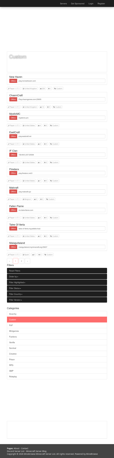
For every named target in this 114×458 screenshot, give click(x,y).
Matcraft (13, 187)
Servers (63, 3)
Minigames (14, 331)
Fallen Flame (16, 206)
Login (91, 3)
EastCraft (14, 132)
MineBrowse (92, 454)
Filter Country (15, 294)
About (16, 448)
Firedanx (14, 169)
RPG (11, 365)
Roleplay (13, 376)
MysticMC (14, 113)
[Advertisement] (57, 29)
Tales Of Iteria (17, 224)
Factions (13, 336)
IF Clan (13, 150)
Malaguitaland (17, 243)
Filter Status (14, 288)
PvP (11, 325)
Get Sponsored (77, 3)
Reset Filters (14, 270)
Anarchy (12, 313)
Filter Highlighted (16, 282)
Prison (12, 359)
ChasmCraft (16, 95)
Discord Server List (15, 451)
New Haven (15, 76)
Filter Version (15, 299)
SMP (11, 370)
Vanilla (12, 342)
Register (101, 3)
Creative (13, 353)
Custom (12, 319)
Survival (12, 348)
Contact (24, 448)
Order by (13, 276)
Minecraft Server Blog (36, 451)
